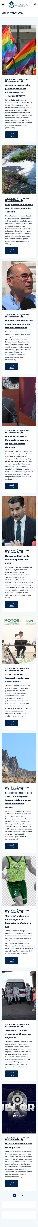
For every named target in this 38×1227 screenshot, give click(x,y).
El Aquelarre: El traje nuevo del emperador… (18, 1145)
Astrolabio (10, 79)
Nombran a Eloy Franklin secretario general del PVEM (17, 559)
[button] (3, 4)
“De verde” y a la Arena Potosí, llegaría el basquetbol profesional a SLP (18, 921)
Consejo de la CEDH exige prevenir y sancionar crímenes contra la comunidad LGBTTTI (18, 90)
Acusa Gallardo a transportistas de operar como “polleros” (17, 678)
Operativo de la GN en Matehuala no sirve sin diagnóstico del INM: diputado (16, 442)
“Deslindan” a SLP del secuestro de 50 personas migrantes (18, 1034)
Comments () (15, 81)
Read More (12, 135)
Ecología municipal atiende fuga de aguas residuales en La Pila (19, 208)
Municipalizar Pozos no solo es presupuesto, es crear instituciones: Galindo (19, 324)
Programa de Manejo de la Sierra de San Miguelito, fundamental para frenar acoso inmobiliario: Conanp (18, 800)
